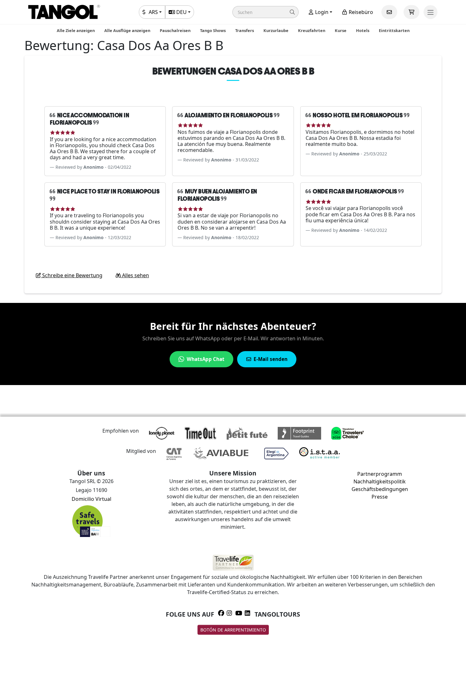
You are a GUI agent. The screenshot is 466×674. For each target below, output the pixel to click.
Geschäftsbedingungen (380, 489)
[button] (265, 12)
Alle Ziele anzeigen (76, 30)
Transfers (244, 30)
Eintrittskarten (394, 30)
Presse (380, 496)
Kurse (340, 30)
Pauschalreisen (175, 30)
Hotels (362, 30)
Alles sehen (135, 275)
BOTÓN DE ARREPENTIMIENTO (233, 630)
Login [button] (321, 12)
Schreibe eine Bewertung (71, 275)
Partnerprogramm (379, 473)
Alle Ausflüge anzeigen (127, 30)
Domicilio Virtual (91, 498)
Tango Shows (213, 30)
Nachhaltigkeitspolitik (379, 481)
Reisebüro (360, 12)
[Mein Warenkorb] (411, 12)
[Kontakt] (389, 12)
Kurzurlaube (275, 30)
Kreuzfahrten (311, 30)
